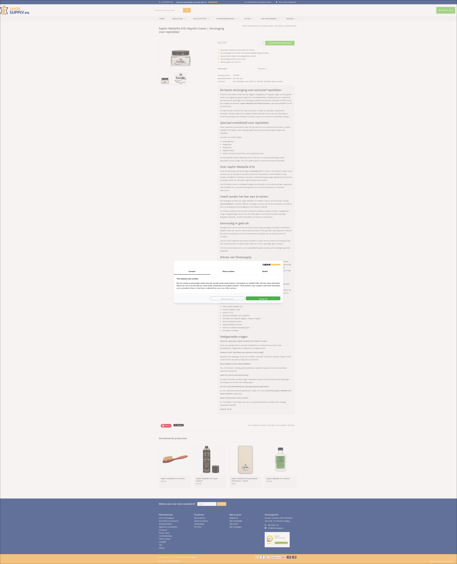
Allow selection (227, 299)
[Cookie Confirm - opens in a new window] (271, 265)
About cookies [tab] (228, 271)
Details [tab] (265, 271)
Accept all (263, 299)
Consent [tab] (192, 271)
